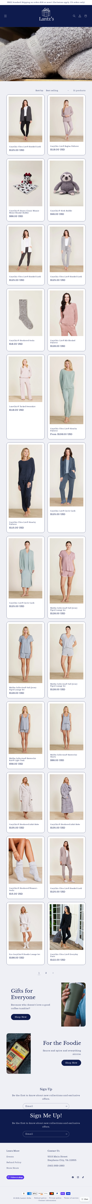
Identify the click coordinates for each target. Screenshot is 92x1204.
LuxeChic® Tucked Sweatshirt (22, 407)
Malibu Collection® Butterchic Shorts (63, 756)
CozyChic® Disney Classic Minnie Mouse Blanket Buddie (24, 212)
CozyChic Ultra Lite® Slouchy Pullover (63, 430)
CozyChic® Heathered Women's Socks (23, 889)
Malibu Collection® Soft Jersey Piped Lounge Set (64, 609)
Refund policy (40, 1198)
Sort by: (39, 90)
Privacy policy (55, 1198)
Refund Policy (14, 1162)
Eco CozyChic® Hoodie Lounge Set (24, 954)
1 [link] (39, 973)
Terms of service (71, 1198)
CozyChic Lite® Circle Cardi (63, 511)
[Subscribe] (66, 1106)
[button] (5, 16)
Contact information (47, 1200)
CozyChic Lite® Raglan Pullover (64, 146)
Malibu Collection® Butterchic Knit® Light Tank (22, 759)
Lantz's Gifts (25, 1198)
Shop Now (21, 1017)
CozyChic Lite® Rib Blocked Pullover (62, 342)
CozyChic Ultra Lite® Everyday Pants (64, 955)
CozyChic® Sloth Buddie (61, 211)
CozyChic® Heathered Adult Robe (24, 824)
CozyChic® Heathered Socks (21, 341)
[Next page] (53, 973)
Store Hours (13, 1168)
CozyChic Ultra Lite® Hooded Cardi (25, 147)
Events (10, 1157)
